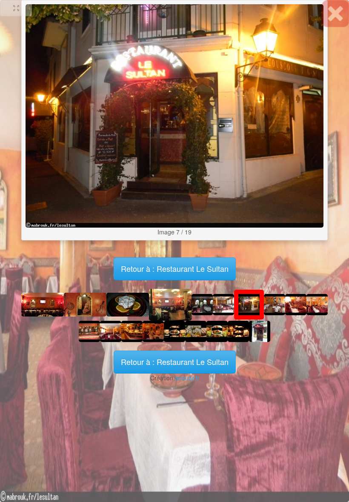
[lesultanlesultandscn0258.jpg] (110, 330)
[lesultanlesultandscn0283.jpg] (153, 330)
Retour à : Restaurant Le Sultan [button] (175, 361)
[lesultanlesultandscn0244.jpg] (89, 330)
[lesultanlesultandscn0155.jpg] (87, 143)
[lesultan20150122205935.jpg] (85, 303)
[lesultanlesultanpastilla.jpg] (195, 330)
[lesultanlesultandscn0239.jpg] (317, 303)
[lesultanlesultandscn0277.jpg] (132, 330)
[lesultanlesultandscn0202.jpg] (261, 143)
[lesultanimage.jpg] (170, 303)
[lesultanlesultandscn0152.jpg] (202, 303)
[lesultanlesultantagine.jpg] (238, 330)
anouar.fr (187, 378)
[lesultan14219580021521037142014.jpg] (127, 303)
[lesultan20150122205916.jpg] (42, 303)
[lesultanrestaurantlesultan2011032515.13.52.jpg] (259, 330)
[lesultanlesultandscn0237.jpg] (295, 303)
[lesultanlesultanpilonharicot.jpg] (217, 330)
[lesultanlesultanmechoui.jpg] (174, 330)
